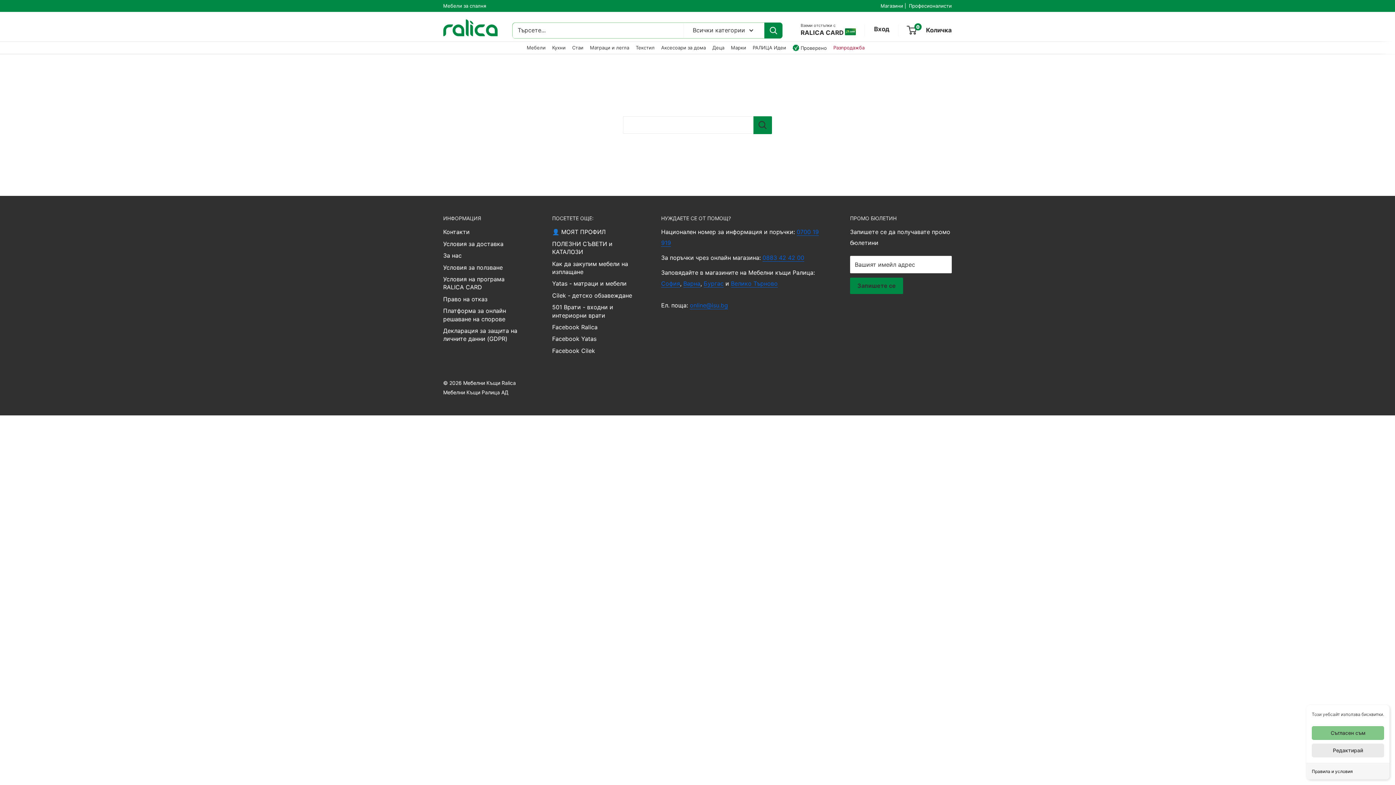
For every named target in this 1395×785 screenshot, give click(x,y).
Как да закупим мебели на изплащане (590, 267)
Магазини (892, 6)
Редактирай (1348, 750)
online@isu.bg (709, 305)
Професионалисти (930, 6)
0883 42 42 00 (783, 257)
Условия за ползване (473, 267)
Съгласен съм (1348, 733)
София (670, 283)
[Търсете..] (773, 31)
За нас (452, 255)
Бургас (714, 283)
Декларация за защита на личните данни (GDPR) (480, 334)
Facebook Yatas (574, 338)
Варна (691, 283)
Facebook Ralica (575, 327)
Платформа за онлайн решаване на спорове (474, 314)
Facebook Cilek (573, 350)
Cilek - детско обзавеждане (592, 295)
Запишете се (876, 285)
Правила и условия (1332, 771)
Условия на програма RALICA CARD (474, 283)
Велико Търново (754, 283)
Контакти (456, 232)
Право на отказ (465, 299)
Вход (881, 29)
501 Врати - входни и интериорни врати (582, 311)
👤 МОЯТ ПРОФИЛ (579, 232)
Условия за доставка (473, 243)
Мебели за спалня (464, 6)
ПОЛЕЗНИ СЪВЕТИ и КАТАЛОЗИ (582, 247)
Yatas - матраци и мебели (589, 283)
